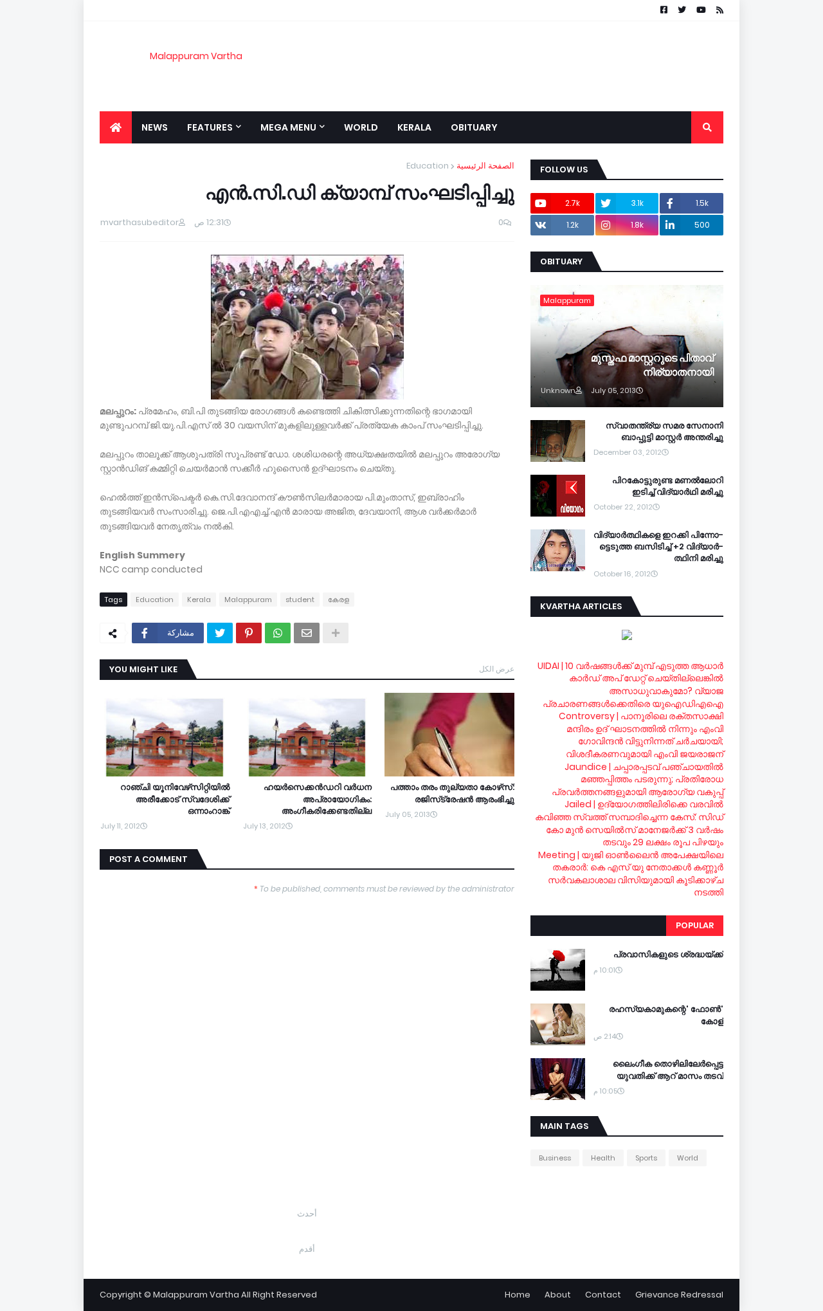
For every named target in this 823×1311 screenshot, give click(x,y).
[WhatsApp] (278, 633)
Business (555, 1158)
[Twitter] (220, 633)
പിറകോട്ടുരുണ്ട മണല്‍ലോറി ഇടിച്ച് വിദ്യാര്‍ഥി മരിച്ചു (667, 486)
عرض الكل (496, 668)
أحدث (307, 1213)
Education (427, 166)
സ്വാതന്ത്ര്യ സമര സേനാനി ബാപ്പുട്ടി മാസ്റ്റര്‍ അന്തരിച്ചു (664, 431)
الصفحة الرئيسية (485, 166)
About (558, 1294)
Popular (695, 925)
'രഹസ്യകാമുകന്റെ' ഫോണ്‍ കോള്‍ (666, 1015)
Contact (603, 1294)
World (687, 1158)
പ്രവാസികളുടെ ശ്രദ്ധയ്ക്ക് (668, 954)
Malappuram (248, 599)
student (299, 599)
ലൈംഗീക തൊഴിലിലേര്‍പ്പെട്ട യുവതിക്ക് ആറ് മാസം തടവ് (668, 1069)
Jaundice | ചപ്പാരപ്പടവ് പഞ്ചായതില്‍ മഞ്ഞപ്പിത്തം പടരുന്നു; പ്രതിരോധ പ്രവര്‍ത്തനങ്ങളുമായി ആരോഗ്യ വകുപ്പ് (637, 779)
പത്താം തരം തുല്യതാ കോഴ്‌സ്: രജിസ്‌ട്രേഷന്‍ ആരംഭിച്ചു (452, 793)
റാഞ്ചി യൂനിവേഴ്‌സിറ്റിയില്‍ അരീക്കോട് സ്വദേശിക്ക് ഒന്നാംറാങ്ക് (175, 799)
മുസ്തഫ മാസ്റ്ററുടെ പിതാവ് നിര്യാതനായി (652, 365)
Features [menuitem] (210, 127)
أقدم (307, 1249)
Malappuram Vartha (196, 56)
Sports (646, 1158)
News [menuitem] (154, 127)
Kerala (199, 599)
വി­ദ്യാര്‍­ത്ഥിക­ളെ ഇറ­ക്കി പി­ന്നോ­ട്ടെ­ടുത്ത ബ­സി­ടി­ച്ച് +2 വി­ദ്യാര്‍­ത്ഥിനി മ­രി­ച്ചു (658, 546)
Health (603, 1158)
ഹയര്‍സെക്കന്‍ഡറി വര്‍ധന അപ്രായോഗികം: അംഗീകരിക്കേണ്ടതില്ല (318, 799)
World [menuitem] (361, 127)
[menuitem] (116, 127)
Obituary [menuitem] (474, 127)
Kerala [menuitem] (414, 127)
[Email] (307, 633)
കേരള (338, 599)
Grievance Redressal (679, 1294)
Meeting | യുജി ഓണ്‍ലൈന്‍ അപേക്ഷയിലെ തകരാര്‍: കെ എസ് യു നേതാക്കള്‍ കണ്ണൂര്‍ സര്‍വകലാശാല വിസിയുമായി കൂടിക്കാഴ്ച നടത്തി (630, 873)
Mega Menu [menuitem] (288, 127)
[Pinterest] (249, 633)
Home (517, 1294)
